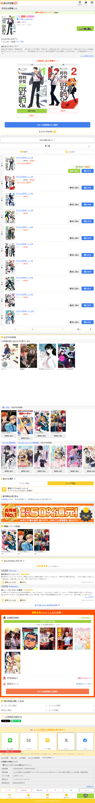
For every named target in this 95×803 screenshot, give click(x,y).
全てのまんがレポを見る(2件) (46, 605)
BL (71, 790)
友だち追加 (10, 749)
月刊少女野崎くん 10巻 (25, 311)
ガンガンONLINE (9, 443)
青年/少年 (40, 790)
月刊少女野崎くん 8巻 (24, 278)
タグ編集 (21, 41)
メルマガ (28, 748)
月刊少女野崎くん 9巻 (24, 294)
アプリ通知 (47, 748)
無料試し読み (9, 436)
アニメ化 (6, 41)
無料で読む (32, 111)
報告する (23, 582)
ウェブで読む (70, 483)
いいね (85, 748)
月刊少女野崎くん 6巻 (24, 244)
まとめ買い (72, 152)
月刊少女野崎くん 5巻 (24, 227)
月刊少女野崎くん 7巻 (24, 261)
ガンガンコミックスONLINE (28, 443)
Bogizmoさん (13, 586)
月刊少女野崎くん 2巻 (24, 177)
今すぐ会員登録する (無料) (47, 125)
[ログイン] (86, 2)
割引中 (31, 116)
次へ (79, 329)
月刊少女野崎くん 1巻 (24, 158)
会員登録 (4, 499)
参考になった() (10, 582)
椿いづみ (25, 19)
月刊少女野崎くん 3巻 (24, 194)
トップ (8, 790)
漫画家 (13, 41)
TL (55, 790)
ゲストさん (13, 571)
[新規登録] (80, 2)
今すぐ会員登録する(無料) (47, 692)
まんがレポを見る (47, 132)
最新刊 (25, 152)
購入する (87, 171)
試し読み (75, 188)
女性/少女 (24, 790)
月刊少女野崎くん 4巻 (24, 210)
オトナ (87, 790)
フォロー (66, 748)
